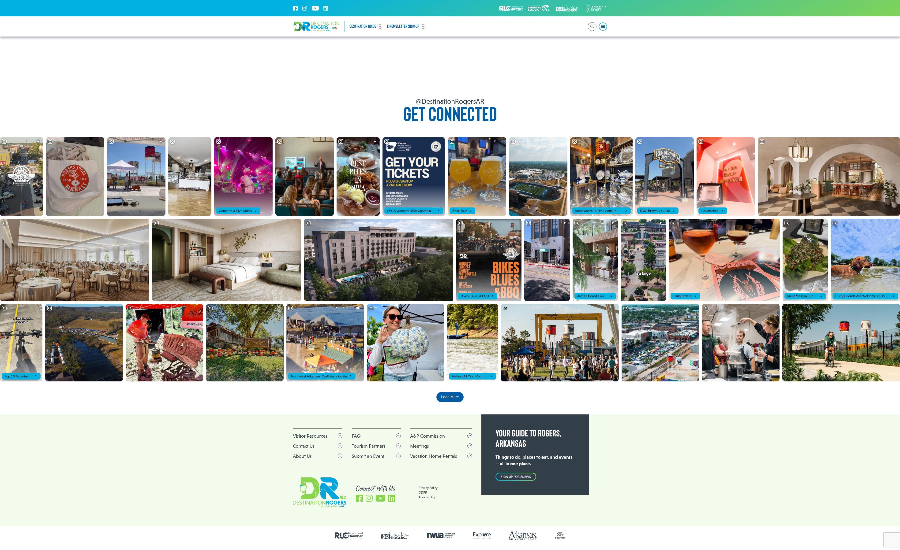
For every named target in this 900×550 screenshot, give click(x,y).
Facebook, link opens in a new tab (295, 8)
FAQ (356, 436)
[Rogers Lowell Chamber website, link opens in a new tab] (349, 535)
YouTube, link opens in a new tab (315, 8)
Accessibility (427, 497)
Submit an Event (368, 456)
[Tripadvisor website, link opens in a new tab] (560, 535)
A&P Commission (427, 436)
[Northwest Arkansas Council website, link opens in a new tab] (441, 535)
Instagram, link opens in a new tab (304, 8)
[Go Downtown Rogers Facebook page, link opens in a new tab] (395, 535)
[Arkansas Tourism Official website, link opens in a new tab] (523, 535)
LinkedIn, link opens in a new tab (325, 8)
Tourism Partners (369, 446)
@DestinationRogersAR (450, 101)
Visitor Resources (310, 436)
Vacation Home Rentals (433, 456)
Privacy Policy (428, 488)
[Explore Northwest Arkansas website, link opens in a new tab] (482, 535)
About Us (302, 456)
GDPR (423, 492)
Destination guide (362, 26)
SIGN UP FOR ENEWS (516, 477)
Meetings (419, 446)
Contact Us (304, 446)
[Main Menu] (603, 26)
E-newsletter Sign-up (403, 26)
